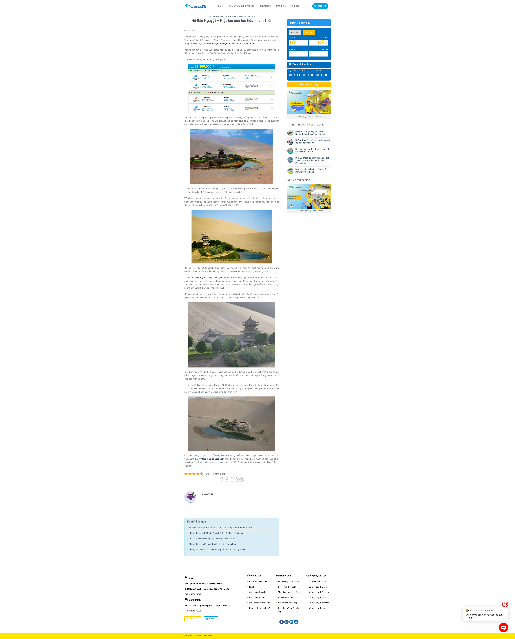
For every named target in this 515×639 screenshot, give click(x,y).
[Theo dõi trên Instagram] (286, 622)
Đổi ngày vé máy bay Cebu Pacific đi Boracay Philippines (312, 150)
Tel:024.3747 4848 (193, 594)
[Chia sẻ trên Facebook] (222, 479)
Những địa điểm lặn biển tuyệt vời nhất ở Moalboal (212, 544)
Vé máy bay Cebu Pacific (241, 6)
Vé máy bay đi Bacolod (319, 603)
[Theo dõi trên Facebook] (281, 622)
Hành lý (280, 6)
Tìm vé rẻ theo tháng (302, 64)
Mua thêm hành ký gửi (288, 592)
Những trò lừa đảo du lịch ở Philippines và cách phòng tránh (217, 549)
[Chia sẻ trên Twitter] (227, 479)
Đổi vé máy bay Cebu (287, 587)
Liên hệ (252, 587)
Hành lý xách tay (285, 597)
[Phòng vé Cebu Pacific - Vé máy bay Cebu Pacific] (197, 6)
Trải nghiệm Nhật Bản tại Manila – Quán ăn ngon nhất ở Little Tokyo (221, 527)
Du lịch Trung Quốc (218, 17)
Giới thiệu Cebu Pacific (259, 581)
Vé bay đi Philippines (318, 581)
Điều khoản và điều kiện (259, 603)
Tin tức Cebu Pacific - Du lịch (241, 17)
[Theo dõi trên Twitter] (291, 622)
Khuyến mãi (266, 6)
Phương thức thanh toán (260, 608)
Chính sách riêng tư (257, 597)
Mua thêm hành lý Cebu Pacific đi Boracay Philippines (311, 170)
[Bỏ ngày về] (326, 53)
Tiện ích (294, 6)
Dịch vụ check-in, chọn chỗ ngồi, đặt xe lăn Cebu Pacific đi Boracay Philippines (312, 160)
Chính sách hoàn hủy (258, 592)
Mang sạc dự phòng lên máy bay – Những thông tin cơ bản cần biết (311, 132)
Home (220, 6)
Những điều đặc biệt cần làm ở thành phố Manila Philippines (217, 533)
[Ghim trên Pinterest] (237, 479)
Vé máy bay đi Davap (318, 597)
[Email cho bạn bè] (232, 479)
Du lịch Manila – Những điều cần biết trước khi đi (212, 538)
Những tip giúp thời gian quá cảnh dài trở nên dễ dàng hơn (312, 141)
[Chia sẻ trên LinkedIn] (241, 479)
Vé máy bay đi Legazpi (318, 608)
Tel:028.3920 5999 (193, 611)
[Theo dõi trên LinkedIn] (296, 622)
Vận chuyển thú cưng (287, 603)
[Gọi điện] (505, 605)
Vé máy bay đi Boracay (319, 592)
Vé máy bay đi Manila (318, 587)
